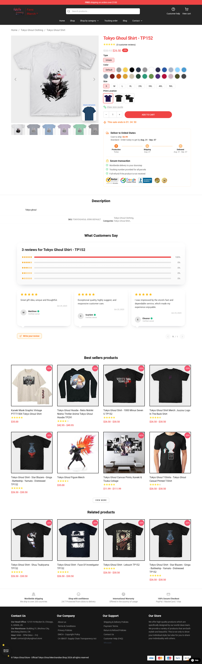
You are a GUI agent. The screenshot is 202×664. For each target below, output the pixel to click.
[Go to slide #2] (33, 129)
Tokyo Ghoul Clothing (32, 30)
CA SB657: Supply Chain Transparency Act (77, 638)
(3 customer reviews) (126, 44)
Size (105, 81)
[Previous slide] (16, 79)
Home (14, 30)
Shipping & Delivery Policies (116, 622)
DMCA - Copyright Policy (69, 634)
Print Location (110, 91)
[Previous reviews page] (168, 336)
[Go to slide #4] (64, 129)
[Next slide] (94, 79)
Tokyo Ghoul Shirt (56, 30)
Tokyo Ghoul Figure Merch (71, 477)
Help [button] (196, 660)
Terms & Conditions (67, 626)
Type (105, 55)
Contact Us (109, 634)
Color (105, 65)
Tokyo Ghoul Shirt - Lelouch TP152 (121, 564)
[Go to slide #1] (18, 129)
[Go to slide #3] (49, 129)
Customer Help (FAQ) (113, 638)
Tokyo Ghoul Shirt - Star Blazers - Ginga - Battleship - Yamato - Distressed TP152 (31, 481)
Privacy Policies (65, 630)
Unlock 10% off (6, 650)
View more (101, 500)
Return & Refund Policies (115, 630)
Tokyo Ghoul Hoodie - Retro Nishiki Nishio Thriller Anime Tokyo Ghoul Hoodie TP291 (75, 414)
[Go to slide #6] (95, 129)
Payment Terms (111, 626)
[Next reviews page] (182, 336)
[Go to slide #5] (80, 129)
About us (62, 622)
